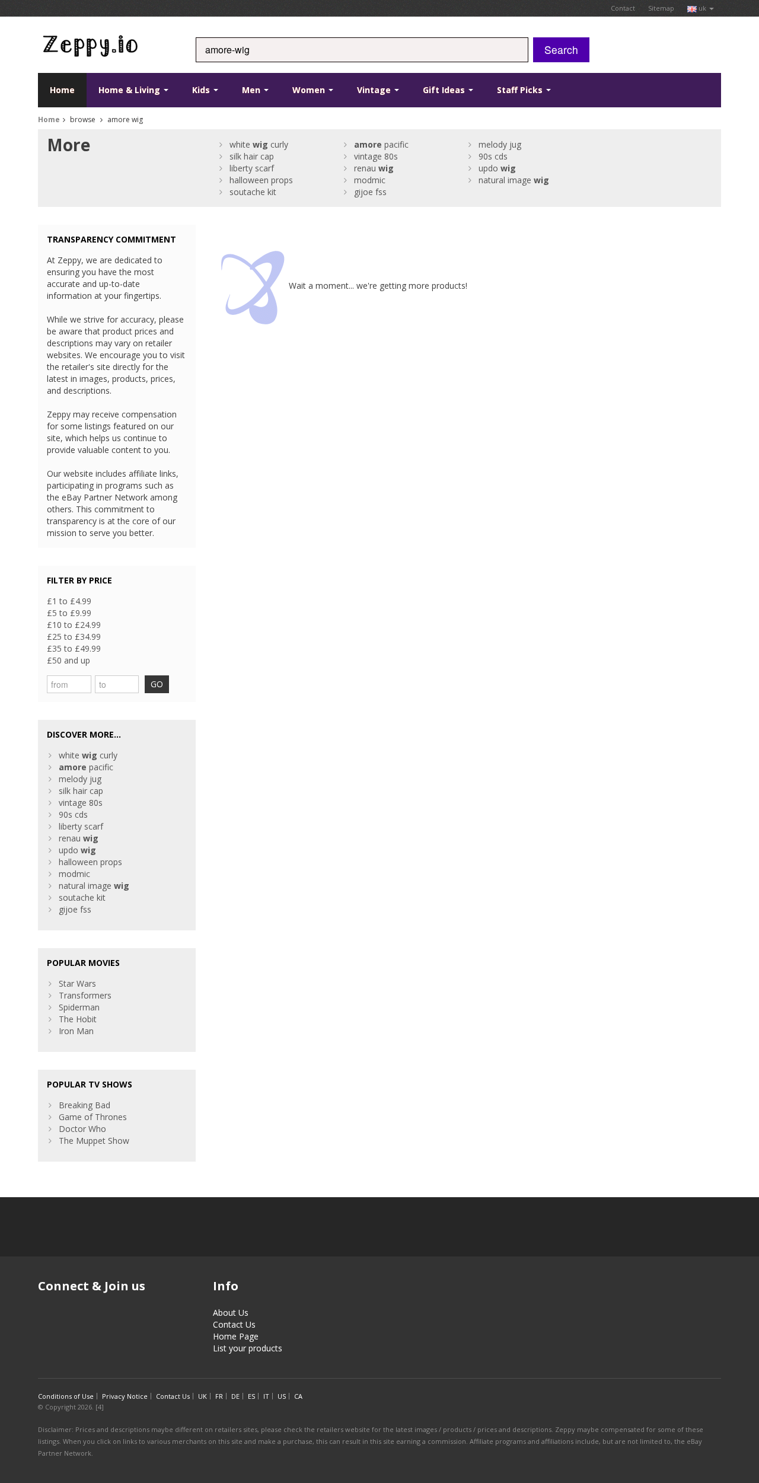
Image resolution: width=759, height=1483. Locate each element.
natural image (514, 180)
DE (235, 1396)
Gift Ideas (445, 89)
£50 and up (68, 660)
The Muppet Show (94, 1140)
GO (157, 684)
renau (374, 168)
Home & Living (130, 89)
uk (702, 8)
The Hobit (78, 1019)
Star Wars (77, 983)
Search (561, 49)
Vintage (375, 89)
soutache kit (252, 191)
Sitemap (661, 8)
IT (266, 1396)
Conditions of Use (66, 1396)
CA (298, 1396)
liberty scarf (251, 168)
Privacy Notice (125, 1396)
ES (251, 1396)
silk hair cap (251, 156)
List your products (247, 1348)
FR (219, 1396)
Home (62, 89)
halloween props (261, 180)
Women (309, 89)
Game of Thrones (93, 1116)
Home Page (236, 1336)
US (282, 1396)
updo (497, 168)
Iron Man (76, 1030)
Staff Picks (521, 89)
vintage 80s (376, 156)
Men (252, 89)
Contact (623, 8)
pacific (381, 144)
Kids (202, 89)
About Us (230, 1312)
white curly (258, 144)
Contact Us (234, 1324)
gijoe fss (370, 191)
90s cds (493, 156)
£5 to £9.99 (69, 612)
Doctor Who (82, 1128)
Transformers (85, 995)
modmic (369, 180)
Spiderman (79, 1007)
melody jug (500, 144)
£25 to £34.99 (74, 636)
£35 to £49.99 (74, 648)
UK (202, 1396)
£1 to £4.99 (69, 601)
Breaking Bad (84, 1105)
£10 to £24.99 (74, 624)
